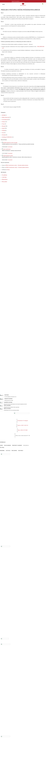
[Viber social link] (34, 1)
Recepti (3, 126)
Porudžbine (4, 175)
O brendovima (5, 119)
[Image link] (21, 415)
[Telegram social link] (32, 1)
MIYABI (3, 115)
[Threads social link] (20, 440)
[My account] (45, 4)
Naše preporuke (5, 117)
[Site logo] (23, 4)
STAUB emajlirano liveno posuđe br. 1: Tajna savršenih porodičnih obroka (18, 144)
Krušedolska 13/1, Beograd (23, 420)
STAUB (3, 130)
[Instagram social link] (18, 440)
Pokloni (3, 121)
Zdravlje (4, 134)
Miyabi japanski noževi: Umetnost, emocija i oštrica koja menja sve (17, 157)
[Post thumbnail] (9, 142)
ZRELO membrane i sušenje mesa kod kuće (11, 150)
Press (3, 123)
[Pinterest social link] (29, 1)
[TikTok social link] (27, 440)
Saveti (3, 128)
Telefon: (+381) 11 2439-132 (22, 425)
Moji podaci (4, 181)
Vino (3, 132)
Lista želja (4, 177)
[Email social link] (28, 1)
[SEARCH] (23, 1)
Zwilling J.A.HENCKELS (7, 137)
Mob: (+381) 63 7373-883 (22, 430)
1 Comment (9, 146)
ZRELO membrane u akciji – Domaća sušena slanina (17, 165)
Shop (8, 169)
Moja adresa (4, 179)
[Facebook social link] (26, 1)
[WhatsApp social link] (31, 1)
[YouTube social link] (23, 440)
